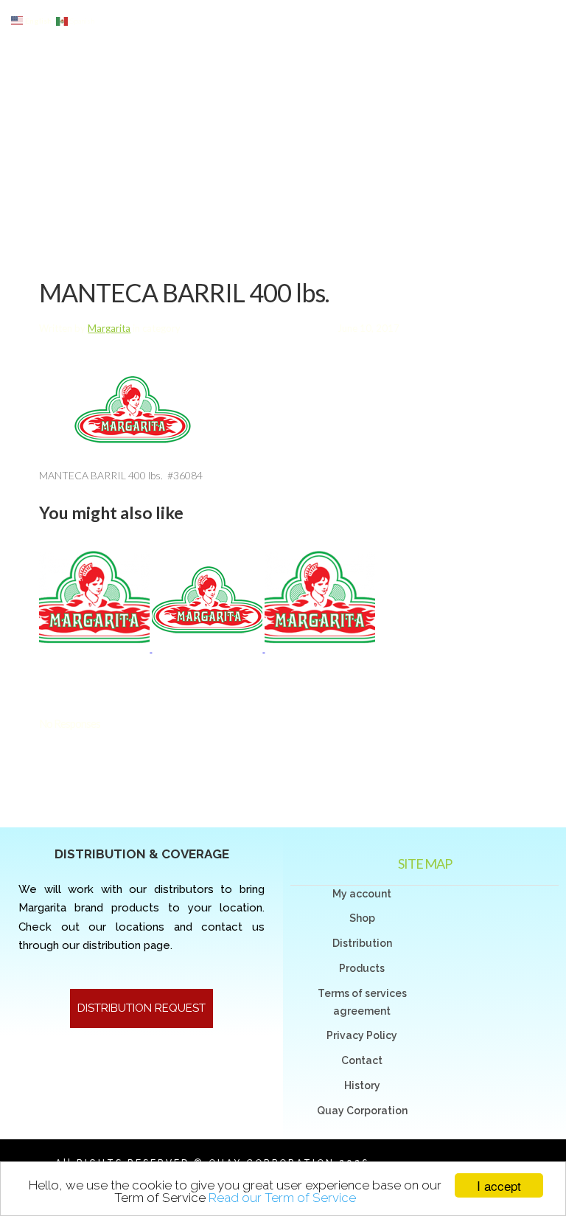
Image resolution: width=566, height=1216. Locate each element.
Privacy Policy (361, 1035)
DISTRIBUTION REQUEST (141, 1008)
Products (362, 968)
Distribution (362, 943)
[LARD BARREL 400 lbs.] (95, 648)
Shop (362, 918)
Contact (361, 1060)
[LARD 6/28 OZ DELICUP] (208, 648)
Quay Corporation (362, 1110)
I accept (499, 1185)
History (362, 1085)
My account (361, 894)
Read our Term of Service (282, 1197)
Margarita (109, 328)
